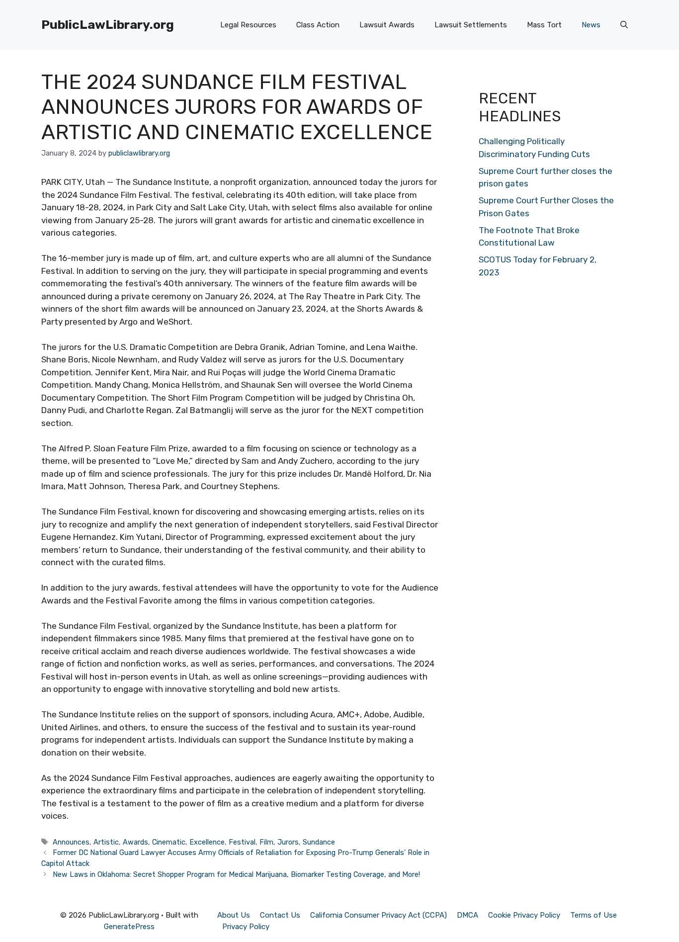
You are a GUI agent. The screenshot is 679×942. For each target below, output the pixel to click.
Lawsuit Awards (387, 24)
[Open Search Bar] (624, 25)
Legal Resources (248, 24)
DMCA (467, 915)
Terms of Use (593, 915)
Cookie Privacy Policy (524, 915)
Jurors (288, 842)
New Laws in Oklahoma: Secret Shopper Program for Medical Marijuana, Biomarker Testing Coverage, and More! (236, 874)
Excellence (207, 842)
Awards (135, 842)
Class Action (318, 24)
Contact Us (280, 915)
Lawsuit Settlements (470, 24)
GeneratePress (129, 926)
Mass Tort (544, 24)
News (591, 24)
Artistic (106, 842)
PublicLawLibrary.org (107, 24)
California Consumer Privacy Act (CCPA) (378, 915)
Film (266, 842)
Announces (71, 842)
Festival (242, 842)
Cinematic (168, 842)
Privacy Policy (245, 926)
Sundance (319, 842)
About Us (233, 915)
